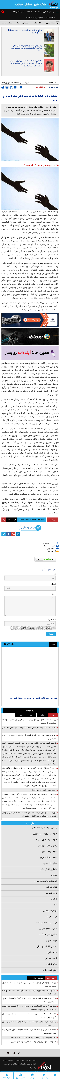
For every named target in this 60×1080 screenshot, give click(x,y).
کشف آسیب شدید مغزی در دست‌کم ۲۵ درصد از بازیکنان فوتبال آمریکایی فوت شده (29, 1015)
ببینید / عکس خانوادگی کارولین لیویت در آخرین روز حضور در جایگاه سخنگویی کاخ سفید (29, 721)
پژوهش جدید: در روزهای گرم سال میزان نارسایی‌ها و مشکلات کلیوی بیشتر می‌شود (29, 984)
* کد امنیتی (51, 619)
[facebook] (8, 534)
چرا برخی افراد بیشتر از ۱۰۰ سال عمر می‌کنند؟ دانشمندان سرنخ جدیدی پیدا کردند (26, 48)
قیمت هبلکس (51, 916)
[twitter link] (8, 1053)
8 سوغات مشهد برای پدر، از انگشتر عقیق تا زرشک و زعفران (33, 1041)
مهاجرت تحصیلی (49, 911)
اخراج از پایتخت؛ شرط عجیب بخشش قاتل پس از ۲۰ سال (24, 31)
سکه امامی (52, 952)
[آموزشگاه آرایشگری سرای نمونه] (30, 353)
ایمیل (53, 584)
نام (55, 574)
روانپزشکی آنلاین (49, 970)
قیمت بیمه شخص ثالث (46, 922)
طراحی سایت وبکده (48, 934)
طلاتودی (53, 905)
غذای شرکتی (51, 887)
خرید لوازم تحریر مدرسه (46, 839)
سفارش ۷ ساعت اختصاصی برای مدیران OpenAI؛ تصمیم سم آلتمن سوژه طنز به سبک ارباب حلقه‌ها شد (26, 63)
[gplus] (13, 534)
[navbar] (57, 12)
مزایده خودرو (51, 940)
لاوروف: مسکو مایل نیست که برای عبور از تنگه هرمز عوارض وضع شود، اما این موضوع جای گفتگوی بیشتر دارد (29, 814)
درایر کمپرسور (51, 893)
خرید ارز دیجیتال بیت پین (45, 833)
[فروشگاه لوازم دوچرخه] (30, 336)
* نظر (54, 594)
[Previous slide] (13, 644)
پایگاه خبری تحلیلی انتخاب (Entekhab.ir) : (41, 165)
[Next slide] (5, 644)
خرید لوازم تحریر (49, 851)
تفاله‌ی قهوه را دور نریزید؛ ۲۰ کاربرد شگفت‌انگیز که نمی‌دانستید (32, 1037)
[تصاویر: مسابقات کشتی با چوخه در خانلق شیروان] (30, 672)
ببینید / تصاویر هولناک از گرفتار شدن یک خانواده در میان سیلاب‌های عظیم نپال (29, 737)
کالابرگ (54, 899)
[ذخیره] (11, 87)
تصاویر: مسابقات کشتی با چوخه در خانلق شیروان (33, 698)
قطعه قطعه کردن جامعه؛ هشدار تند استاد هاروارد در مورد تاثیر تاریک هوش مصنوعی (29, 1031)
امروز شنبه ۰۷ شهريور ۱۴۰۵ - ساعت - (40, 12)
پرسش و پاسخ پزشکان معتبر (44, 827)
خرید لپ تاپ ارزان (48, 857)
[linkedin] (18, 534)
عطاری (54, 875)
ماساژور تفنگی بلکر (49, 869)
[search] (3, 12)
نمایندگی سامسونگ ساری (45, 881)
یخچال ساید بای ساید (47, 845)
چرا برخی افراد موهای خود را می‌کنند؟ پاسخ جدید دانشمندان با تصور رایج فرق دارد (29, 1023)
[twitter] (3, 534)
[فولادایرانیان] (30, 320)
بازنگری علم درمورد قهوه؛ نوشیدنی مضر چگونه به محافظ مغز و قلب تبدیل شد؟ (29, 992)
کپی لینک (53, 519)
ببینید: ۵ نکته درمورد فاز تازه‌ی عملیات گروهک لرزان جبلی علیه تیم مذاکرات (29, 729)
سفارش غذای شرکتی (48, 928)
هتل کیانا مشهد (50, 863)
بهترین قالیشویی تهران (47, 946)
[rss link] (19, 1053)
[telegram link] (14, 1053)
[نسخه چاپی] (2, 87)
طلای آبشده (51, 964)
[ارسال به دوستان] (7, 87)
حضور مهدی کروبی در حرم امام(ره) (43, 790)
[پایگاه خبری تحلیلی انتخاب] (53, 4)
